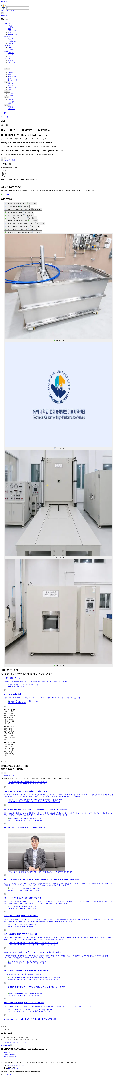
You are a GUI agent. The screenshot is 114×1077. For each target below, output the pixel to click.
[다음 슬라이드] (5, 158)
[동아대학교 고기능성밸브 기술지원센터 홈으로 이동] (15, 9)
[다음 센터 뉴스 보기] (5, 773)
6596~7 (18, 1065)
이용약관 (7, 1052)
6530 (22, 1065)
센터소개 (7, 23)
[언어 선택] (2, 13)
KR (5, 112)
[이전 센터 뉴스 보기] (2, 773)
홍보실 (6, 51)
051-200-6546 (11, 1065)
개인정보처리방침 (10, 1054)
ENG (5, 15)
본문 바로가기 (5, 1)
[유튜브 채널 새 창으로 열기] (2, 1060)
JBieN (9, 1074)
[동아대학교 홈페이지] (8, 10)
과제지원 (7, 45)
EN (5, 113)
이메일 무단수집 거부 (11, 1056)
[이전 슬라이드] (2, 158)
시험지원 (7, 36)
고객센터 (7, 58)
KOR (2, 15)
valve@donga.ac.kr (13, 1068)
